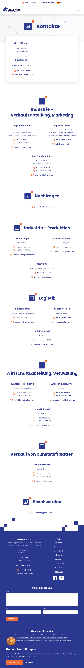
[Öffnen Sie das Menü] (79, 10)
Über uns (58, 555)
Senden (11, 619)
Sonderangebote (58, 563)
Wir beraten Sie (58, 551)
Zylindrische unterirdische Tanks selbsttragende (27, 635)
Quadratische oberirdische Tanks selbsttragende (54, 637)
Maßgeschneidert (58, 547)
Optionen (29, 662)
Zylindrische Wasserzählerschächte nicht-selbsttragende (56, 640)
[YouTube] (62, 578)
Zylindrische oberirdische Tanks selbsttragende (29, 637)
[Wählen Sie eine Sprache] (59, 3)
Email (8, 609)
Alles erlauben (14, 662)
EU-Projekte (59, 572)
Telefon (45, 609)
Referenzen (58, 559)
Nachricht (9, 591)
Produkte (58, 543)
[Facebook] (55, 578)
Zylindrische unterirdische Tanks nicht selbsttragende (55, 635)
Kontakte (58, 567)
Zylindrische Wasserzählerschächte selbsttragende (26, 640)
